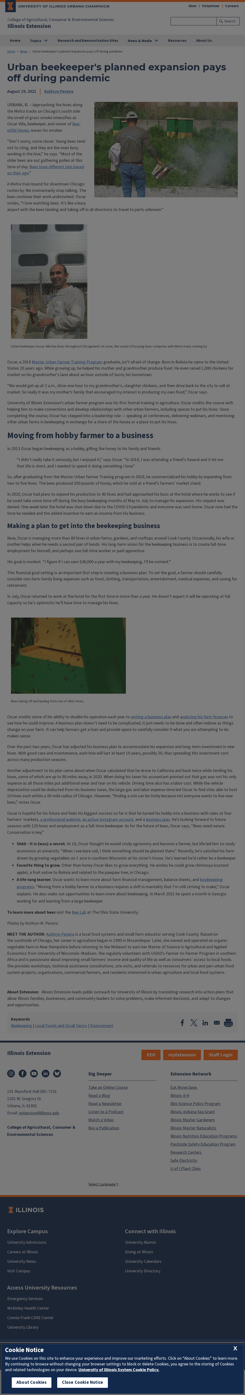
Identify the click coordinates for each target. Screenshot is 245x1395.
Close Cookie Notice (82, 1382)
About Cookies (32, 1382)
